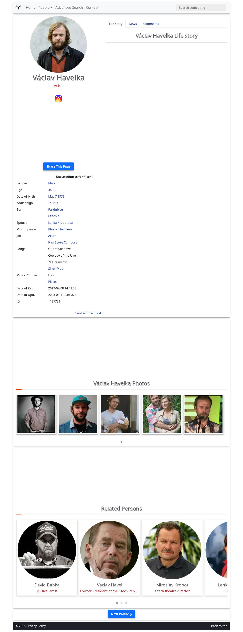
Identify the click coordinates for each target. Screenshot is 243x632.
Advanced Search (69, 7)
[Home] (18, 8)
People (44, 7)
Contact (92, 7)
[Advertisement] (58, 132)
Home (31, 7)
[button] (121, 442)
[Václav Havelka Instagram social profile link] (58, 98)
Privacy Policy (36, 626)
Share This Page (58, 166)
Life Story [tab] (115, 24)
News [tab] (133, 24)
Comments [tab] (151, 24)
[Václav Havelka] (58, 44)
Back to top (219, 626)
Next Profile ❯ (121, 614)
